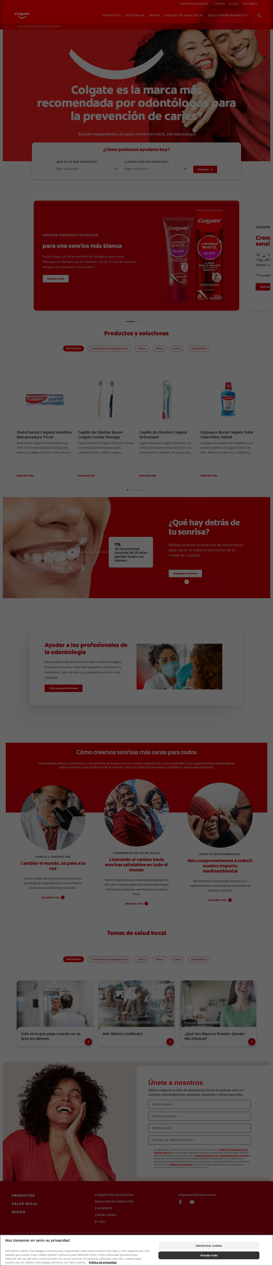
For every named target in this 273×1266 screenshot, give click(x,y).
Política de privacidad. (103, 1262)
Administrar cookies (209, 1245)
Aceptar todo (208, 1255)
